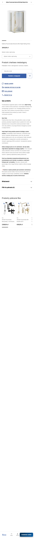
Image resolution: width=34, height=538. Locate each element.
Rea (2, 217)
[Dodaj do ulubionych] (13, 203)
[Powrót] (2, 2)
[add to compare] (4, 203)
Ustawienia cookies (26, 535)
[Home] (4, 535)
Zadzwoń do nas (8, 95)
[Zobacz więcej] (31, 2)
